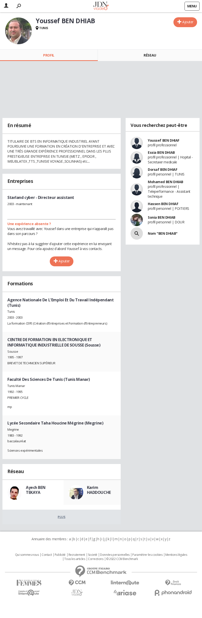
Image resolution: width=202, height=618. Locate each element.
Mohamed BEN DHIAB (165, 181)
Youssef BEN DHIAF (163, 140)
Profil (48, 55)
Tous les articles (74, 559)
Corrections (95, 559)
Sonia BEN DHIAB (161, 217)
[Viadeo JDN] (77, 593)
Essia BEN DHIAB (161, 152)
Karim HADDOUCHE (99, 490)
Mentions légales (176, 555)
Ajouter (187, 21)
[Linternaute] (125, 582)
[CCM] (77, 583)
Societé (92, 555)
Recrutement (76, 555)
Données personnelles (115, 555)
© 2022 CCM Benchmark (122, 559)
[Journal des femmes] (29, 583)
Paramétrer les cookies (147, 555)
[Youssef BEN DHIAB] (18, 30)
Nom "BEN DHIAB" (163, 233)
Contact (47, 555)
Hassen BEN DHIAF (163, 203)
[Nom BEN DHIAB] (137, 233)
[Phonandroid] (173, 593)
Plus (61, 517)
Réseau (150, 55)
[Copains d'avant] (29, 593)
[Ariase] (125, 592)
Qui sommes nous (27, 555)
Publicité (60, 555)
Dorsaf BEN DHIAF (162, 169)
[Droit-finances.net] (173, 583)
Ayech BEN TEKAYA (35, 490)
